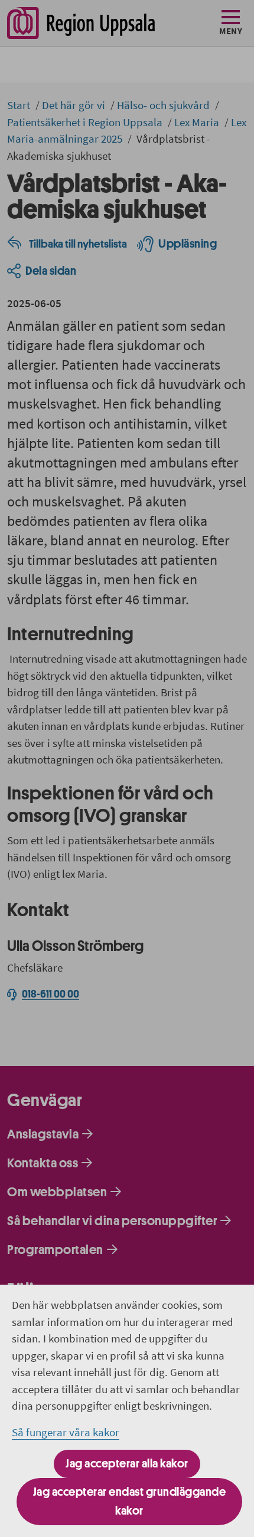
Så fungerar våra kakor (65, 1432)
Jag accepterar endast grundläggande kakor (129, 1501)
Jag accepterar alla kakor (127, 1463)
